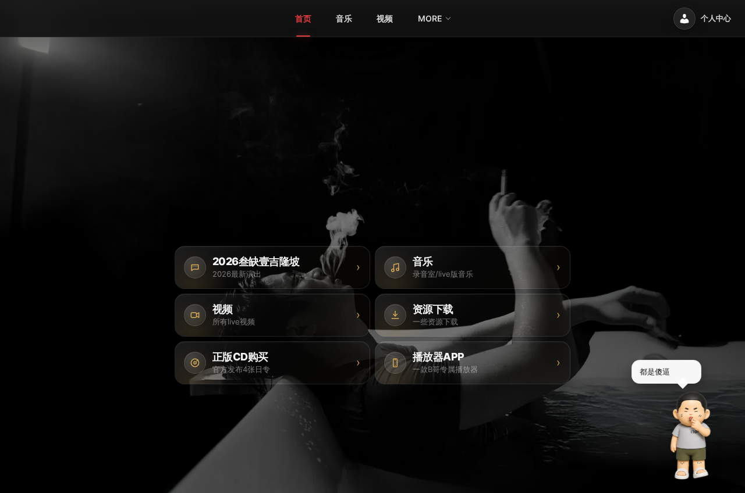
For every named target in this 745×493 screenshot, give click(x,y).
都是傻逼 (655, 371)
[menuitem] (303, 19)
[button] (691, 435)
